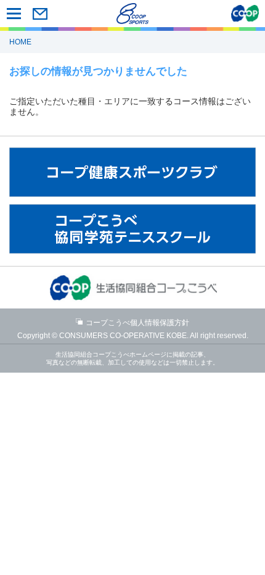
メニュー (14, 13)
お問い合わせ (39, 13)
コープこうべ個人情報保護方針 (137, 322)
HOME (20, 42)
